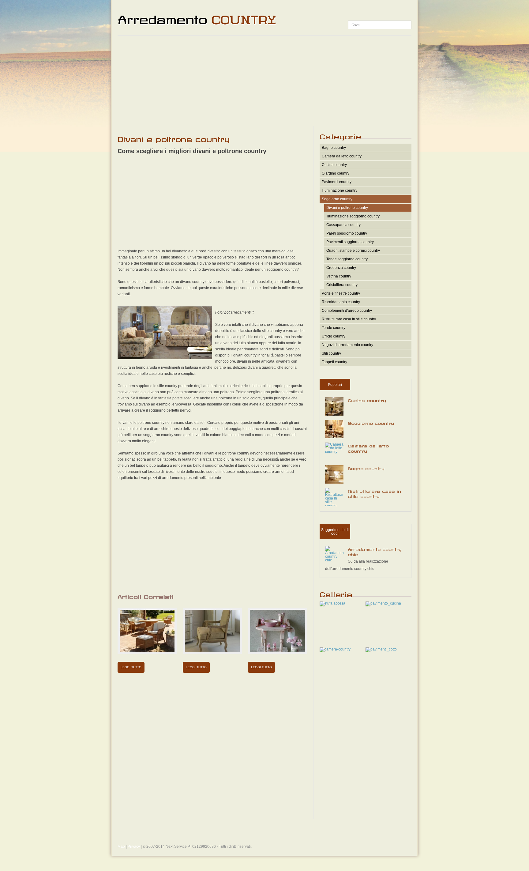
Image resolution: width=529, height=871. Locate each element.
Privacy (134, 846)
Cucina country (334, 165)
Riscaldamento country (341, 302)
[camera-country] (335, 649)
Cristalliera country (342, 285)
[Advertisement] (264, 80)
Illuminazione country (339, 190)
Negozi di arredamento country (347, 345)
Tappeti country (334, 362)
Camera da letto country (342, 156)
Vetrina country (338, 276)
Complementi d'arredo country (347, 310)
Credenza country (341, 268)
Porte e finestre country (341, 293)
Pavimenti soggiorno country (350, 242)
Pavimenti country (336, 182)
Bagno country (334, 147)
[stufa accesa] (332, 603)
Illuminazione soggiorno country (353, 216)
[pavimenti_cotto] (381, 649)
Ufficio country (333, 336)
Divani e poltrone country (347, 207)
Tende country (333, 328)
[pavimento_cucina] (383, 603)
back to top (264, 835)
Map (121, 846)
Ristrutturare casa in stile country (349, 319)
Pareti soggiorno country (346, 233)
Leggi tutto (131, 667)
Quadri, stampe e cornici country (353, 250)
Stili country (331, 353)
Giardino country (335, 173)
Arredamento (197, 17)
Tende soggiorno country (347, 259)
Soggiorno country (337, 199)
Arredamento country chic (375, 551)
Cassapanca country (343, 225)
